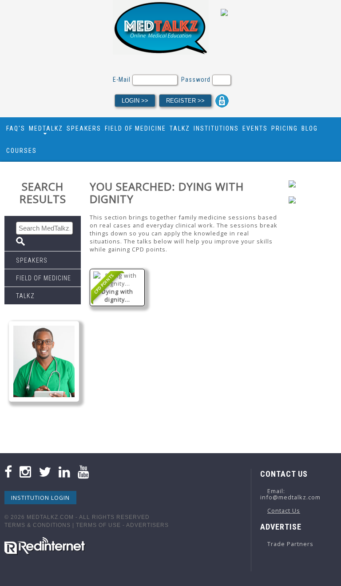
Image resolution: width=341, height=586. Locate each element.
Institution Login (40, 498)
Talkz (180, 128)
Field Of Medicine (135, 128)
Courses (21, 150)
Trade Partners (290, 544)
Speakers (84, 128)
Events (255, 128)
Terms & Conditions (37, 525)
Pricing (284, 128)
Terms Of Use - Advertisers (122, 525)
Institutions (216, 128)
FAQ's (15, 128)
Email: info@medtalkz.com (290, 494)
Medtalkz (46, 128)
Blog (309, 128)
